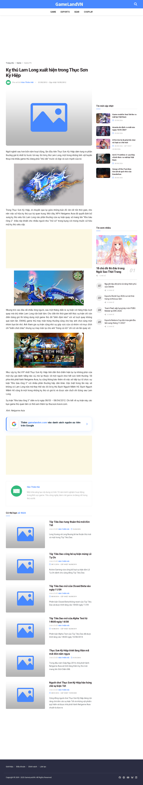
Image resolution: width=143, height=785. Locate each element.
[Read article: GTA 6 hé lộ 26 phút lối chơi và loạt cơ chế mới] (103, 144)
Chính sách (32, 767)
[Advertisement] (71, 39)
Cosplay (88, 12)
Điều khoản (20, 767)
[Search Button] (135, 4)
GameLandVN (69, 4)
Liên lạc (43, 767)
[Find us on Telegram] (124, 777)
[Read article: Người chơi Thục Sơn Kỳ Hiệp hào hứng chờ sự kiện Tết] (25, 695)
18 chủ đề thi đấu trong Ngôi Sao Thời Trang (110, 270)
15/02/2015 (76, 529)
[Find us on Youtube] (128, 777)
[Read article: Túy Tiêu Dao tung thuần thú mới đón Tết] (25, 534)
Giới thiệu (9, 767)
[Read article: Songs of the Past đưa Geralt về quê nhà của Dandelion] (103, 173)
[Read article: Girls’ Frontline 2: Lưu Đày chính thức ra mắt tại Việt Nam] (103, 159)
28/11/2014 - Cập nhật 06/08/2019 (64, 564)
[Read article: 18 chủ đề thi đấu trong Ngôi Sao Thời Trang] (116, 250)
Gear (76, 12)
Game (53, 12)
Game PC (28, 63)
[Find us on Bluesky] (132, 777)
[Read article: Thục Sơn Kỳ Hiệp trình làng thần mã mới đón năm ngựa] (25, 663)
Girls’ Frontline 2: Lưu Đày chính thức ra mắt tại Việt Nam (123, 157)
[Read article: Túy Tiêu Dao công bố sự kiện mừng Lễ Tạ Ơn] (25, 566)
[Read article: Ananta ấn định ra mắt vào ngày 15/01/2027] (103, 131)
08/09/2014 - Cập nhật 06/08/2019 (64, 596)
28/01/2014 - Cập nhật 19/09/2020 (64, 693)
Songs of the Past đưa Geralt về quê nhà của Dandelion (121, 171)
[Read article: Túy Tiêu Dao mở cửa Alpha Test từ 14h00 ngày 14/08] (25, 631)
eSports (65, 12)
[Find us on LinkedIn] (136, 777)
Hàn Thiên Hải (27, 82)
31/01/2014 (76, 658)
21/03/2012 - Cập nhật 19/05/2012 (52, 82)
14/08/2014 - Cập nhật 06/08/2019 (64, 629)
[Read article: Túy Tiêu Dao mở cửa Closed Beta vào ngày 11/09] (25, 598)
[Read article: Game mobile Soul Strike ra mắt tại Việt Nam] (103, 118)
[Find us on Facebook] (120, 777)
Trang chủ (10, 63)
